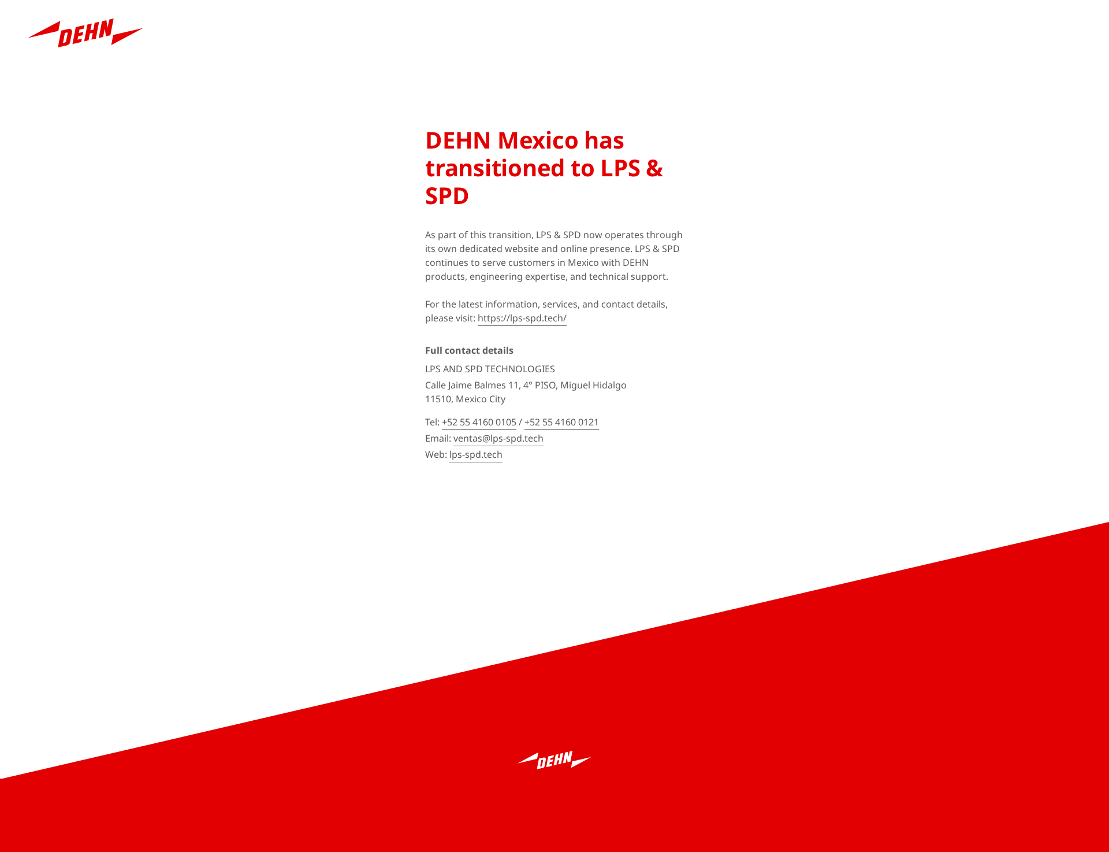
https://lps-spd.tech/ (522, 318)
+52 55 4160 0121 (561, 422)
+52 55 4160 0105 (479, 422)
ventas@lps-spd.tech (498, 438)
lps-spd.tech (476, 454)
